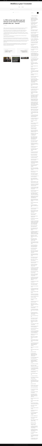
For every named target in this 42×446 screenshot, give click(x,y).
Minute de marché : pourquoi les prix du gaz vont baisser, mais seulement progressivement (34, 251)
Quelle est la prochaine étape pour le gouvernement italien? (7, 60)
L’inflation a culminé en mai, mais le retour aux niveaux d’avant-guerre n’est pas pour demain (34, 275)
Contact (6, 0)
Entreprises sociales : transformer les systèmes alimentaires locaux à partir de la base (34, 255)
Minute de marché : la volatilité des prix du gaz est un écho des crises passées (34, 337)
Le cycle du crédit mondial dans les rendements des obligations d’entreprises (34, 413)
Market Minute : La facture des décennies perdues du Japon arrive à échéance (34, 236)
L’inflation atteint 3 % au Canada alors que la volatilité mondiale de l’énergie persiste (34, 71)
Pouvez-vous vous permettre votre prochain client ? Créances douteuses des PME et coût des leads (34, 131)
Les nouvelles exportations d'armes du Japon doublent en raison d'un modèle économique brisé (34, 289)
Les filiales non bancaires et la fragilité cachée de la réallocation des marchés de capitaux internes (34, 188)
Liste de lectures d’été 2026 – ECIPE (34, 51)
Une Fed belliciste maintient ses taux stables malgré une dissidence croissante (34, 149)
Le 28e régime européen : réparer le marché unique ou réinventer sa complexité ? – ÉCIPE (34, 23)
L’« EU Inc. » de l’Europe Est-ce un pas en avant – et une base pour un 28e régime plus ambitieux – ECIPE (34, 39)
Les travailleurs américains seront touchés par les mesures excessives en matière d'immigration (34, 313)
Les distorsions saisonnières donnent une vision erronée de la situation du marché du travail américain (34, 116)
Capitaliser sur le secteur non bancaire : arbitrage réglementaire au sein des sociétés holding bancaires (34, 197)
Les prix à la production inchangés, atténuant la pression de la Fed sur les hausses (34, 84)
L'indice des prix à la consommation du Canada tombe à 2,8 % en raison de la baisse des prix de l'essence (35, 185)
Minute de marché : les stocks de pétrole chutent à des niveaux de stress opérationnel (34, 304)
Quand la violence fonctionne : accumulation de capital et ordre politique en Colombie (34, 239)
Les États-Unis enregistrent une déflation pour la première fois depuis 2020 (34, 206)
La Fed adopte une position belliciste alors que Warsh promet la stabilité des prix (34, 310)
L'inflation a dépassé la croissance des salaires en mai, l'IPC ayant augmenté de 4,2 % (34, 340)
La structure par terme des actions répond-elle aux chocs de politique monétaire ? (34, 92)
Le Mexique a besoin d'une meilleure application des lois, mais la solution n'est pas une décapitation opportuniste (16, 60)
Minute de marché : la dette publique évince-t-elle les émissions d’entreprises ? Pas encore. (35, 169)
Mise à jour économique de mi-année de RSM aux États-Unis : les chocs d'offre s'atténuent (34, 211)
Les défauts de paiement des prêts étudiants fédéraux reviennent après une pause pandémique (34, 427)
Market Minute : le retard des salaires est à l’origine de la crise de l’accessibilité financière (34, 134)
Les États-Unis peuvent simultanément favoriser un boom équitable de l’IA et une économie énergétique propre (34, 332)
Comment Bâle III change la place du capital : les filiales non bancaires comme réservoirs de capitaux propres (34, 194)
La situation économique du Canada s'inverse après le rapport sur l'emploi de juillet (34, 113)
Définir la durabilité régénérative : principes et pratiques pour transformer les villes (34, 179)
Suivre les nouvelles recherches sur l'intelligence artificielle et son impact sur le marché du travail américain (34, 100)
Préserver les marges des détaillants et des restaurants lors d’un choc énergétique (34, 165)
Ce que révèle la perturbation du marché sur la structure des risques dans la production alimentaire (34, 246)
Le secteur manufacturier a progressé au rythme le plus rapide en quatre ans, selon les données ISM (34, 369)
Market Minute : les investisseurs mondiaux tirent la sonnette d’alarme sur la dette (34, 63)
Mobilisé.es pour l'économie (21, 4)
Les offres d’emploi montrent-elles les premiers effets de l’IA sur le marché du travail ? (34, 436)
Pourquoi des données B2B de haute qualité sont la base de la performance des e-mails (34, 200)
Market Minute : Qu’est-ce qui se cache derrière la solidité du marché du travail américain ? (34, 144)
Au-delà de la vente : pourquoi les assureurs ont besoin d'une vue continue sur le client (34, 265)
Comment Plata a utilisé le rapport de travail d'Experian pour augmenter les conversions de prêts (34, 162)
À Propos (4, 0)
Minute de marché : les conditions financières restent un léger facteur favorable (34, 321)
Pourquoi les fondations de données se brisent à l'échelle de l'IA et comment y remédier (34, 243)
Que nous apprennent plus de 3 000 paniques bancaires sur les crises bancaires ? (34, 229)
